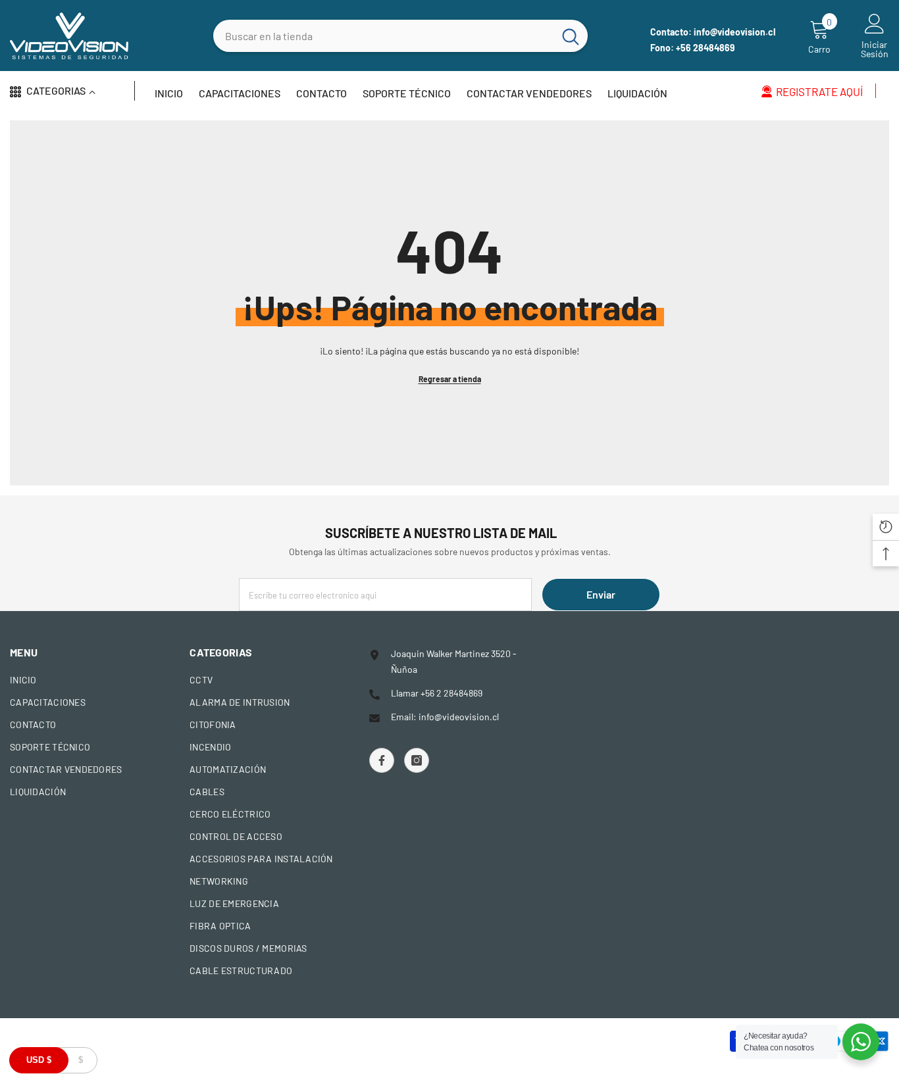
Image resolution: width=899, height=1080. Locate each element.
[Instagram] (416, 760)
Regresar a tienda (450, 378)
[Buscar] (400, 36)
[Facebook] (381, 760)
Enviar (600, 594)
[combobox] (383, 36)
